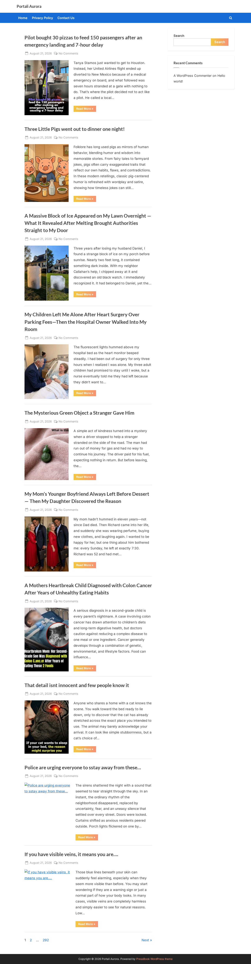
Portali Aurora (29, 6)
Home (22, 18)
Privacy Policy (42, 18)
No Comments (68, 54)
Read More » (86, 109)
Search (179, 36)
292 (46, 940)
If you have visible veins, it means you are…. (71, 854)
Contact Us (66, 18)
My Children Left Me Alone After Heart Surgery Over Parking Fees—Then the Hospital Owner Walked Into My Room (85, 322)
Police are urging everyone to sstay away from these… (83, 767)
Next (145, 940)
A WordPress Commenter (193, 76)
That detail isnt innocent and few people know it (77, 685)
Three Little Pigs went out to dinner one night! (75, 129)
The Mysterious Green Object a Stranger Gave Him (79, 413)
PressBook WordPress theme (154, 958)
